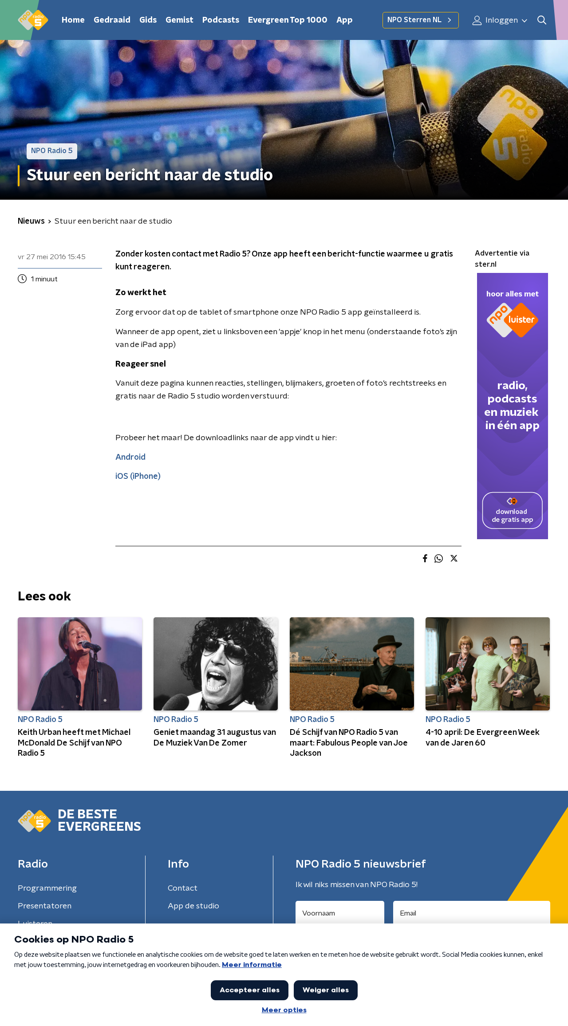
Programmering (47, 888)
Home (73, 20)
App (344, 20)
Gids (148, 20)
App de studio (193, 906)
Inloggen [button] (501, 20)
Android (130, 458)
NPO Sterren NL (414, 20)
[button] (541, 20)
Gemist (179, 20)
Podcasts (220, 20)
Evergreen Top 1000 (287, 20)
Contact (182, 888)
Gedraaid (112, 20)
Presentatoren (44, 906)
